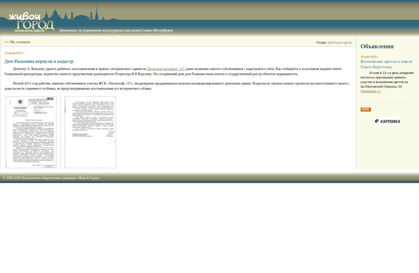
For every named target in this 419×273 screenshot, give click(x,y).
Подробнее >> (371, 91)
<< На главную (17, 42)
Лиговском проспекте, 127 (165, 68)
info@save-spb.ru (340, 42)
